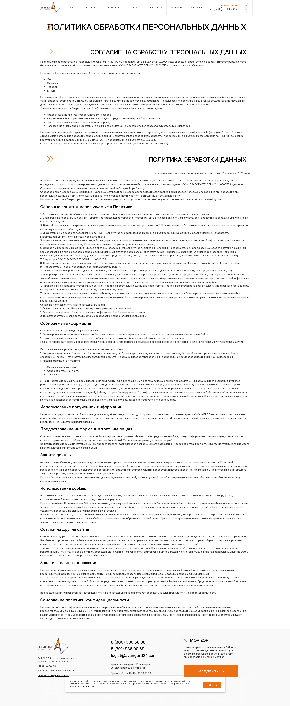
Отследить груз (209, 671)
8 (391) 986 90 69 (127, 649)
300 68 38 (128, 642)
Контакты (156, 7)
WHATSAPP (197, 7)
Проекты (135, 7)
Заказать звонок (229, 5)
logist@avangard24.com (134, 655)
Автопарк (90, 7)
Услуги (71, 7)
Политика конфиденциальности (53, 675)
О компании (113, 7)
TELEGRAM (176, 7)
